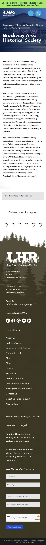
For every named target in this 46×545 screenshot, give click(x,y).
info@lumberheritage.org (19, 304)
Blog (8, 363)
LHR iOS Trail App (15, 378)
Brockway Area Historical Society (19, 196)
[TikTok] (8, 321)
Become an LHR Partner (18, 348)
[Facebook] (13, 321)
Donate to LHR (13, 353)
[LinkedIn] (29, 321)
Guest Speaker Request (18, 398)
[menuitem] (38, 13)
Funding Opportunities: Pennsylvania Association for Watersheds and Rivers (20, 437)
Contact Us (11, 393)
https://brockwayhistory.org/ (24, 176)
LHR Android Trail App (17, 383)
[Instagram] (19, 321)
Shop (8, 358)
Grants (9, 368)
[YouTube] (24, 321)
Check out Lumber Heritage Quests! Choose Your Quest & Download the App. (23, 3)
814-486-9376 (19, 313)
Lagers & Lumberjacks (17, 425)
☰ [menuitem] (30, 13)
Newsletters (12, 404)
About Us (10, 337)
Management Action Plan (19, 388)
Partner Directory (14, 343)
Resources (11, 373)
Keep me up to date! (14, 527)
